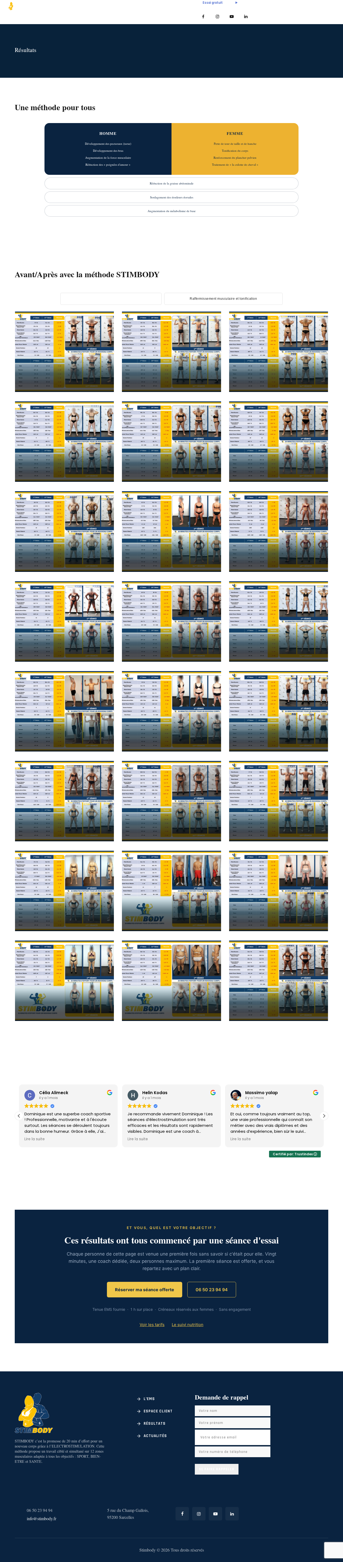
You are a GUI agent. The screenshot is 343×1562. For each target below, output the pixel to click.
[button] (19, 1116)
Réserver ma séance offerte (144, 1289)
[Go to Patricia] (206, 750)
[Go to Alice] (313, 930)
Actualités (155, 1435)
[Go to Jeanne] (313, 480)
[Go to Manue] (99, 1020)
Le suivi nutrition (187, 1324)
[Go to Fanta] (99, 660)
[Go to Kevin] (313, 750)
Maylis (253, 1002)
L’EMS (149, 1398)
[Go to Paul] (206, 391)
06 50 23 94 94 (212, 1289)
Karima (255, 373)
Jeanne (254, 463)
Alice (251, 912)
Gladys (40, 822)
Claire (253, 553)
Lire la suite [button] (34, 1139)
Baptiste (42, 553)
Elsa (141, 822)
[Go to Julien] (99, 750)
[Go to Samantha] (206, 660)
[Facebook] (203, 16)
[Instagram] (217, 16)
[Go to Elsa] (206, 840)
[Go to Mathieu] (313, 840)
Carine (253, 643)
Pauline (41, 373)
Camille (149, 553)
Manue (39, 1002)
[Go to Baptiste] (99, 571)
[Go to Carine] (313, 660)
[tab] (111, 299)
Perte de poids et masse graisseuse (62, 366)
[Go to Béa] (99, 480)
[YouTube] (231, 16)
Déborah (150, 463)
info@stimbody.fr (41, 1518)
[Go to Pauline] (99, 391)
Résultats (155, 1423)
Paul (142, 373)
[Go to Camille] (206, 571)
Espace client (158, 1411)
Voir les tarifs (152, 1324)
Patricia (149, 733)
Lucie (36, 912)
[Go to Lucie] (99, 930)
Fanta (37, 643)
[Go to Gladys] (99, 840)
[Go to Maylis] (313, 1020)
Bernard (150, 912)
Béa (33, 463)
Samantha (153, 643)
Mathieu (256, 822)
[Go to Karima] (313, 391)
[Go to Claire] (313, 571)
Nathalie (151, 1002)
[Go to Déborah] (206, 480)
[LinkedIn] (246, 16)
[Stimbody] (33, 5)
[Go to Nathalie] (206, 1020)
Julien (38, 733)
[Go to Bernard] (206, 930)
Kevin (251, 733)
